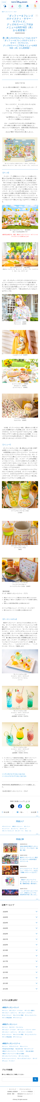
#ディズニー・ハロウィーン (9, 1012)
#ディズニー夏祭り (30, 1010)
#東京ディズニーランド (10, 1007)
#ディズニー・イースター (16, 1010)
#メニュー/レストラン (31, 1015)
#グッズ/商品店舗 (7, 1017)
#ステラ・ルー (23, 828)
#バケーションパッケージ (9, 1058)
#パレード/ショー (7, 1015)
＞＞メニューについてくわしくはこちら (14, 776)
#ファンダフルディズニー (24, 1058)
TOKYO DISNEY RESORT (19, 2)
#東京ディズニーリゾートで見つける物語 (13, 1053)
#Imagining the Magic (8, 1048)
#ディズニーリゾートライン (9, 1056)
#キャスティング (28, 1048)
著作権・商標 (10, 1093)
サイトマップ (12, 1089)
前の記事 (6, 812)
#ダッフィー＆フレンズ (8, 830)
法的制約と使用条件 (12, 1091)
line (28, 806)
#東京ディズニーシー (17, 826)
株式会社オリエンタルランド (25, 1093)
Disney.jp (20, 1096)
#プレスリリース (6, 826)
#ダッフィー (27, 826)
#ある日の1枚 (19, 1048)
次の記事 (33, 812)
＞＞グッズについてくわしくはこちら (13, 774)
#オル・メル (28, 830)
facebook (20, 806)
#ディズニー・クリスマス (25, 1012)
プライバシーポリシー (25, 1089)
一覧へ (21, 812)
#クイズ (35, 1058)
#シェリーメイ (5, 828)
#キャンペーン (24, 1046)
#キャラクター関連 (18, 1015)
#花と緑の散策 (29, 1051)
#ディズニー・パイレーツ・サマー (27, 1029)
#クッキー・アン (19, 830)
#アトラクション (17, 1017)
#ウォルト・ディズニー (8, 1061)
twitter (12, 806)
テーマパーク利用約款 (27, 1091)
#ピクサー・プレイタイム (16, 1027)
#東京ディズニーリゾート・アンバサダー (13, 1051)
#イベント (5, 1010)
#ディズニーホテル (24, 1056)
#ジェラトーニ (14, 828)
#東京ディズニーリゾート (11, 1043)
